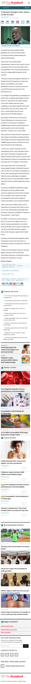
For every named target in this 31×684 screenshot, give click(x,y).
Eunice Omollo (5, 429)
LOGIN (27, 7)
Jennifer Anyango (14, 17)
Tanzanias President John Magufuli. (13, 266)
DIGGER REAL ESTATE (9, 630)
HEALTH (6, 7)
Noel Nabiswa (5, 386)
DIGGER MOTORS (7, 626)
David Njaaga (4, 588)
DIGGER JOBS (6, 632)
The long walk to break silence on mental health (16, 300)
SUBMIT (26, 646)
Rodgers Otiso (5, 544)
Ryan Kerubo (4, 515)
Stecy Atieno (4, 566)
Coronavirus (11, 270)
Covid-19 (8, 274)
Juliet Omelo (4, 468)
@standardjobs (11, 666)
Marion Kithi (4, 479)
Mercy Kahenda (5, 609)
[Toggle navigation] (29, 3)
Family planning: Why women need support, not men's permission (10, 350)
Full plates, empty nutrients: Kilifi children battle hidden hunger (9, 360)
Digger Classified (11, 622)
